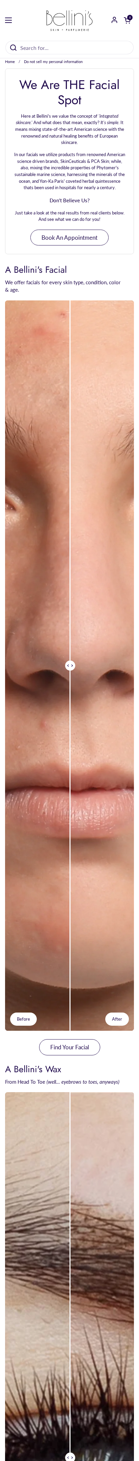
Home (10, 61)
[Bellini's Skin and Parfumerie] (69, 20)
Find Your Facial (69, 1047)
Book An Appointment (69, 237)
